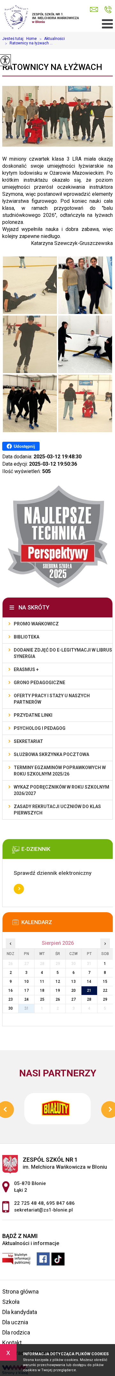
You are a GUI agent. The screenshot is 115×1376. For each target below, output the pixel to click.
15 (105, 981)
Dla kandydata (19, 1312)
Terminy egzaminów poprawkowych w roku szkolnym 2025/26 (60, 770)
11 (42, 981)
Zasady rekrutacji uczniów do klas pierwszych (57, 809)
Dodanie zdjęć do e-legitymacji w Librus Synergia (63, 653)
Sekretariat (28, 741)
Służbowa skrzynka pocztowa (51, 754)
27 (73, 999)
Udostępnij (24, 446)
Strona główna (20, 1291)
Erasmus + (26, 669)
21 (89, 990)
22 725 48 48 (29, 1203)
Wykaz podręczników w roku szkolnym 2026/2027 (61, 790)
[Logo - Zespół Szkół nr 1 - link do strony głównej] (42, 16)
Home (31, 39)
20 (73, 990)
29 (105, 999)
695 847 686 (60, 1203)
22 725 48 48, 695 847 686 (108, 10)
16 (10, 990)
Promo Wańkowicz (36, 623)
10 (26, 981)
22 (105, 990)
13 (73, 981)
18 (42, 990)
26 (58, 999)
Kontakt (12, 1342)
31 (26, 1008)
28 (89, 999)
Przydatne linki (33, 715)
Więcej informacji (19, 889)
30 (10, 1008)
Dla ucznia (15, 1322)
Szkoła (10, 1301)
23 (10, 999)
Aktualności (52, 39)
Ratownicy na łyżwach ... (29, 43)
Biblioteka (26, 636)
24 (26, 999)
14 (89, 981)
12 (58, 981)
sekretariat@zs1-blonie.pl (95, 10)
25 (42, 999)
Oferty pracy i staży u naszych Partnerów (52, 699)
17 (26, 990)
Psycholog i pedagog (39, 728)
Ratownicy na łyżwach (52, 67)
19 (58, 990)
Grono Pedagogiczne (39, 682)
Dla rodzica (16, 1332)
